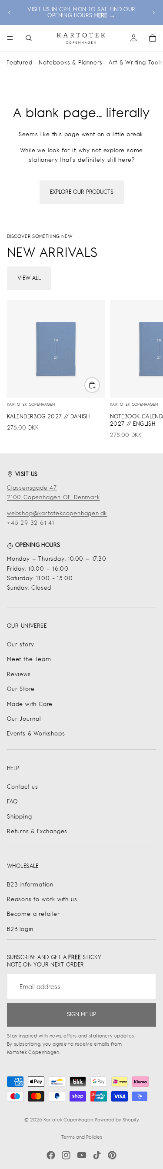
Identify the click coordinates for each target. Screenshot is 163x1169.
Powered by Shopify (117, 1119)
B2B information (30, 884)
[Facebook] (51, 1155)
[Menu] (10, 38)
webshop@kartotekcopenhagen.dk (57, 513)
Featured (19, 62)
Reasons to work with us (42, 899)
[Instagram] (66, 1155)
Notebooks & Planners (70, 62)
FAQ (12, 801)
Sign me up (81, 1014)
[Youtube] (82, 1155)
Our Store (21, 689)
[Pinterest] (112, 1155)
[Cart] (152, 38)
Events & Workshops (36, 733)
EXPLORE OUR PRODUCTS (81, 192)
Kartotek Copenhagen (68, 1119)
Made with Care (30, 704)
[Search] (28, 38)
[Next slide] (153, 12)
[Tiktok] (97, 1155)
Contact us (22, 787)
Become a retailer (33, 914)
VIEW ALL (29, 278)
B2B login (20, 929)
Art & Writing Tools (136, 62)
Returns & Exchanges (37, 831)
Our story (20, 644)
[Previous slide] (9, 12)
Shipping (19, 816)
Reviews (19, 674)
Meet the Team (29, 659)
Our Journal (24, 719)
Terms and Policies (81, 1137)
